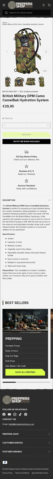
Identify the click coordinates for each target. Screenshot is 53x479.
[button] (49, 5)
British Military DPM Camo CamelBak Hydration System (23, 24)
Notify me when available (26, 141)
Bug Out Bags (11, 356)
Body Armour (11, 351)
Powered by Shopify (41, 469)
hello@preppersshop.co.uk (21, 424)
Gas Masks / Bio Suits (15, 366)
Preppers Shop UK (15, 469)
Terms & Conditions (22, 473)
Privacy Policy (7, 473)
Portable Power (12, 346)
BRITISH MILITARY (9, 91)
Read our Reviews (26, 174)
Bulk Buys (10, 361)
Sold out (26, 134)
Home (4, 22)
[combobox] (26, 12)
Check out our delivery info (26, 159)
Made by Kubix (28, 469)
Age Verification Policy (40, 473)
